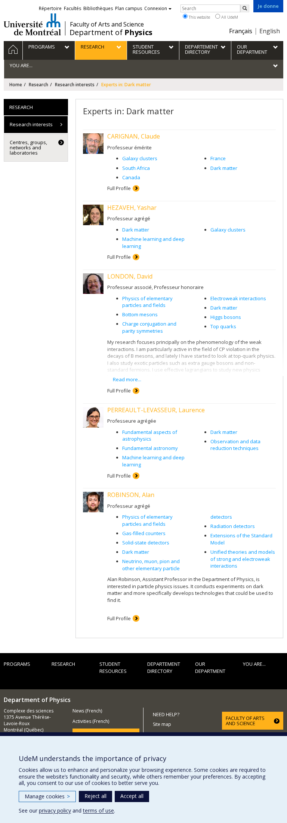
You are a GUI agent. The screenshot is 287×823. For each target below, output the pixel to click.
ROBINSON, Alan (130, 495)
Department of (111, 32)
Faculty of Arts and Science (107, 24)
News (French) (87, 711)
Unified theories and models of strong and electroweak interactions (242, 559)
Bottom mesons (140, 314)
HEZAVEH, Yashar (132, 208)
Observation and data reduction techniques (235, 445)
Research (38, 84)
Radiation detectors (232, 526)
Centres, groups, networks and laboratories (28, 147)
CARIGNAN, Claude (133, 136)
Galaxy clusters (139, 158)
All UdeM (229, 17)
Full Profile (119, 188)
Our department (210, 667)
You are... (254, 664)
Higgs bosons (225, 317)
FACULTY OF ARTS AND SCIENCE (245, 721)
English (269, 31)
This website (199, 17)
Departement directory (163, 667)
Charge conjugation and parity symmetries (149, 327)
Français (240, 31)
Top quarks (223, 326)
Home (15, 84)
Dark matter (223, 168)
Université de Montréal (32, 24)
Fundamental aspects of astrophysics (149, 435)
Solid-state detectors (145, 542)
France (218, 158)
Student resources (113, 667)
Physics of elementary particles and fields (147, 302)
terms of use (98, 810)
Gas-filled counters (144, 533)
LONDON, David (129, 276)
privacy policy (55, 810)
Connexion (155, 8)
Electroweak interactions (238, 298)
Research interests (75, 84)
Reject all (95, 795)
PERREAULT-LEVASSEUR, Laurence (156, 410)
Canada (131, 177)
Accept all (132, 795)
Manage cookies (47, 796)
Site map (162, 724)
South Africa (136, 168)
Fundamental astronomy (150, 448)
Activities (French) (90, 721)
